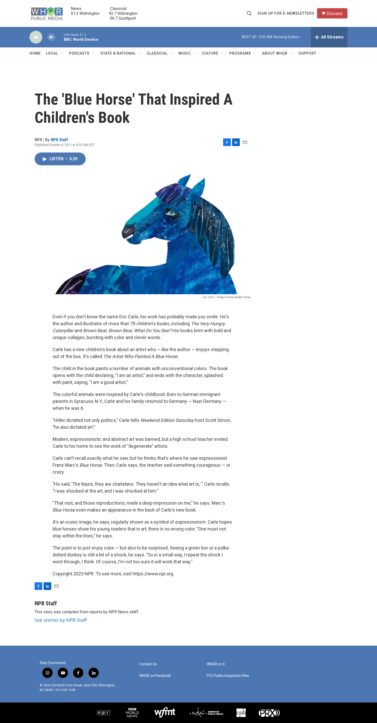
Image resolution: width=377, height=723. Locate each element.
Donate (334, 13)
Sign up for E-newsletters (285, 13)
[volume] (51, 37)
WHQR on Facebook (155, 676)
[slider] (59, 37)
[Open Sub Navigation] (62, 53)
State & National (118, 53)
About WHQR (274, 53)
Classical (157, 53)
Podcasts (79, 53)
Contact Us (148, 664)
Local (52, 53)
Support (307, 53)
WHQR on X (216, 664)
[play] (36, 37)
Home (35, 53)
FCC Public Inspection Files (228, 676)
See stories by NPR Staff (61, 620)
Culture (210, 53)
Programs (240, 53)
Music (184, 53)
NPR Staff (59, 139)
